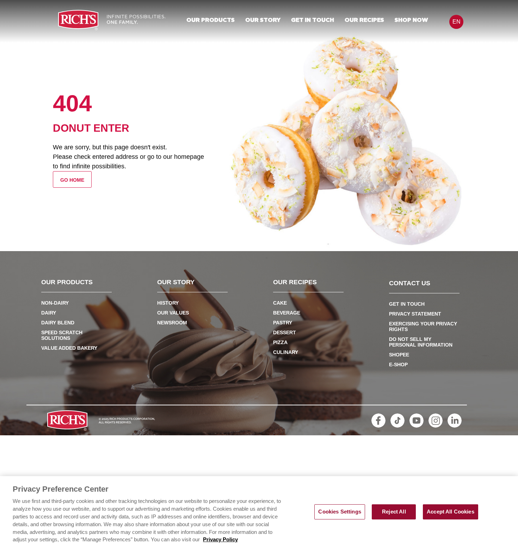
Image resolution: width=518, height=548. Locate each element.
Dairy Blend (57, 322)
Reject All (394, 512)
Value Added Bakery (69, 348)
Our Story (262, 20)
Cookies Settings (339, 512)
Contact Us (409, 283)
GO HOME (72, 180)
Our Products (67, 282)
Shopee (399, 354)
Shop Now (411, 20)
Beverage (286, 313)
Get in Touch (407, 304)
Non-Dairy (55, 303)
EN (456, 22)
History (168, 303)
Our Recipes (364, 20)
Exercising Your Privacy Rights (423, 326)
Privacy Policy (220, 540)
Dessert (284, 332)
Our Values (173, 313)
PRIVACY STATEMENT (415, 314)
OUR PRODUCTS (210, 20)
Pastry (282, 322)
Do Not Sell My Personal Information (420, 342)
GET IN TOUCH (312, 20)
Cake (280, 303)
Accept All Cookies (450, 512)
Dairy (48, 313)
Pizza (280, 342)
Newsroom (172, 322)
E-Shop (398, 364)
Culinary (285, 352)
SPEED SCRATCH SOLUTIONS (61, 335)
